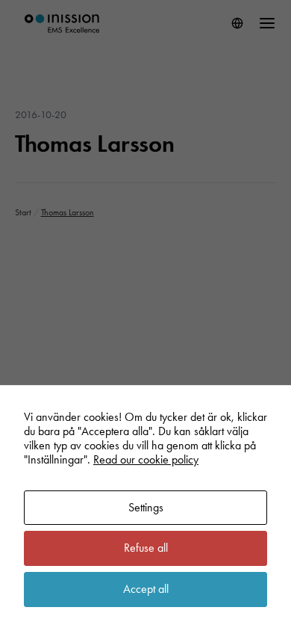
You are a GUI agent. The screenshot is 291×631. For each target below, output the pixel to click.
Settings (145, 507)
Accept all (146, 589)
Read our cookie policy (145, 459)
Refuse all (146, 548)
